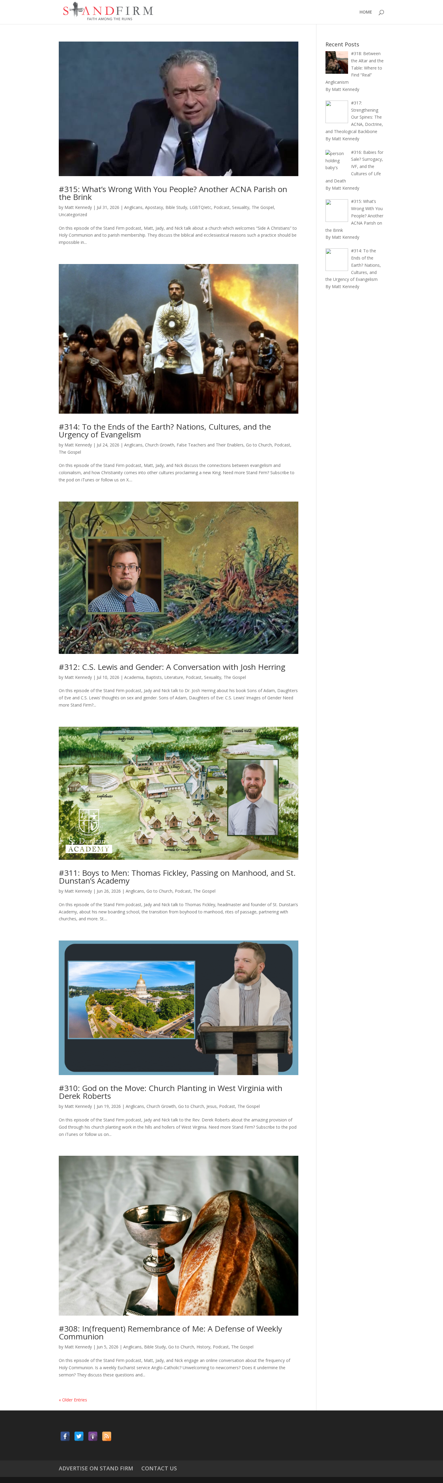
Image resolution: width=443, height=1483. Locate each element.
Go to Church (259, 445)
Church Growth (159, 445)
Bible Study (176, 207)
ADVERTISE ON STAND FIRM (96, 1468)
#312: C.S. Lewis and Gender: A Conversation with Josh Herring (172, 666)
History (203, 1347)
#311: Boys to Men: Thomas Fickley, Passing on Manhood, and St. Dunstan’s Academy (177, 876)
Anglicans (133, 207)
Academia (133, 677)
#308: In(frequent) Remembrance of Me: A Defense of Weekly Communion (170, 1332)
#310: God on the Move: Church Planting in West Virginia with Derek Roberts (170, 1092)
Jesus (211, 1106)
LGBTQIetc (200, 207)
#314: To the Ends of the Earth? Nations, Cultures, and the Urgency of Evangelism (165, 430)
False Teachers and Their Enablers (210, 445)
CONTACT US (159, 1468)
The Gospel (263, 207)
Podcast (222, 207)
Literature (173, 677)
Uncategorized (73, 214)
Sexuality (240, 207)
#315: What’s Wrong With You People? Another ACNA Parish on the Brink (173, 193)
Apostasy (154, 207)
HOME (366, 12)
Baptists (154, 677)
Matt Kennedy (78, 207)
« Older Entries (73, 1400)
